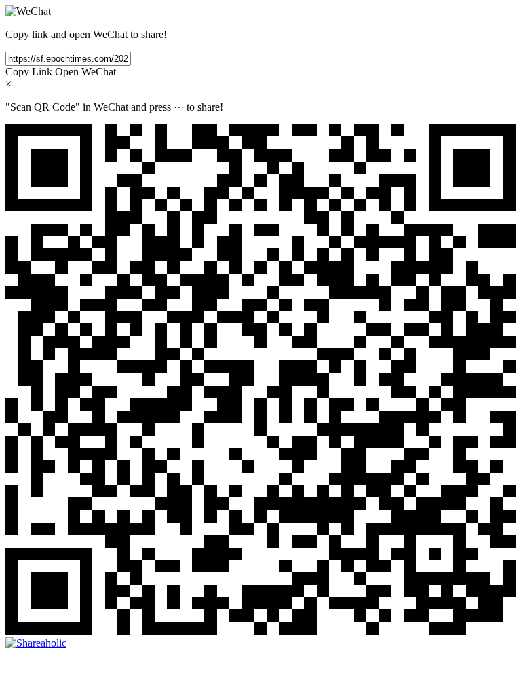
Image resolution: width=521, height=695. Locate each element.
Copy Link (28, 71)
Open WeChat (85, 71)
